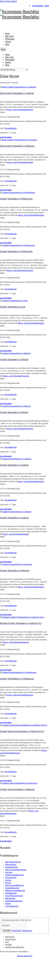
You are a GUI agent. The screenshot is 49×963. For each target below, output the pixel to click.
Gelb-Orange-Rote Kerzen (16, 870)
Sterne (8, 904)
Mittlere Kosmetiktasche (15, 890)
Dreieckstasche (11, 867)
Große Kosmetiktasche (14, 875)
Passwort (6, 925)
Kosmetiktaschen (12, 888)
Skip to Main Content (8, 1)
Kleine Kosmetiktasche (14, 885)
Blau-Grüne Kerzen (13, 862)
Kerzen (8, 883)
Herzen (8, 880)
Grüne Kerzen (10, 877)
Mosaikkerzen (11, 893)
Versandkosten (10, 128)
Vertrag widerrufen (24, 956)
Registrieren (27, 931)
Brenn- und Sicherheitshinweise (20, 110)
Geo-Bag (8, 872)
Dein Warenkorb (40, 5)
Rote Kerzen (10, 898)
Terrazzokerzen (11, 906)
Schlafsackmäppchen (13, 901)
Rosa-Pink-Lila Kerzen (14, 896)
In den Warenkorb (6, 137)
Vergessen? (17, 931)
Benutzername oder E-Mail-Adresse (16, 920)
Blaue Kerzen (10, 864)
